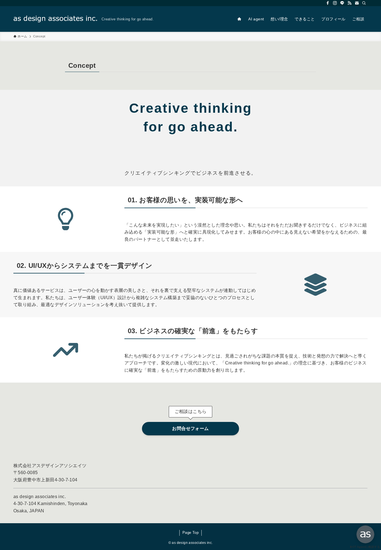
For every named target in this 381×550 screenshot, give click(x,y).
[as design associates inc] (55, 19)
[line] (342, 3)
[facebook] (327, 3)
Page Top (190, 532)
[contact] (356, 3)
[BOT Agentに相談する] (365, 534)
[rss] (349, 3)
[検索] (364, 3)
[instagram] (335, 3)
